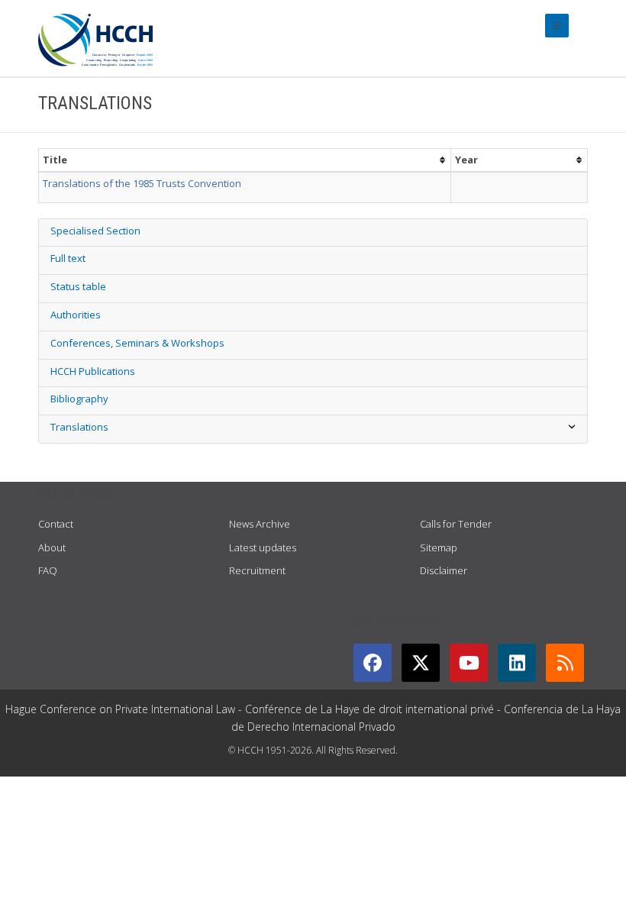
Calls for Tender (456, 524)
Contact (55, 524)
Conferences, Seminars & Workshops (137, 343)
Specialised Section (95, 230)
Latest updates (262, 547)
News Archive (259, 524)
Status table (78, 286)
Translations (79, 427)
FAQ (47, 570)
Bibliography (79, 398)
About (52, 547)
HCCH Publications (92, 371)
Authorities (75, 314)
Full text (68, 258)
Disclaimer (443, 570)
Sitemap (438, 547)
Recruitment (257, 570)
